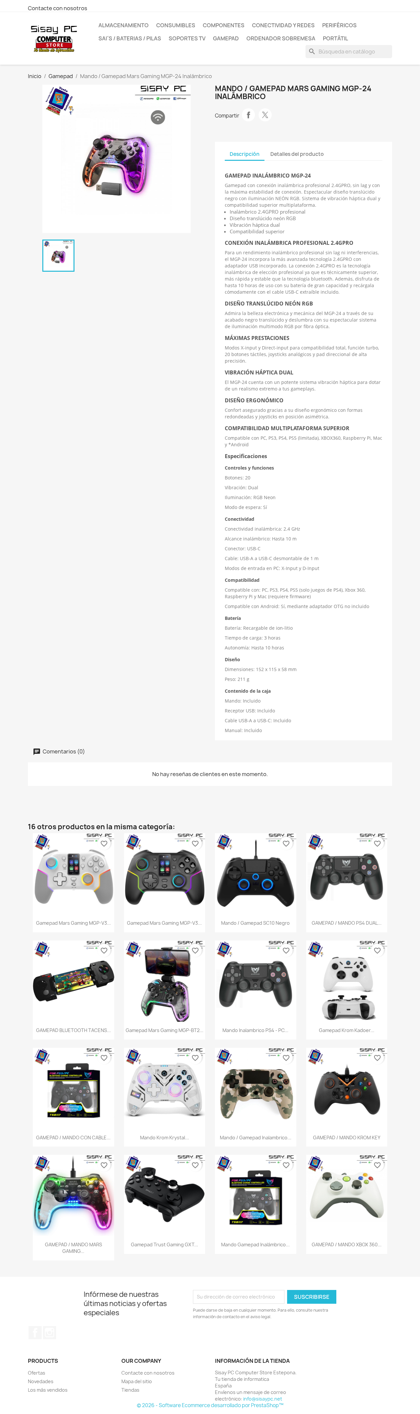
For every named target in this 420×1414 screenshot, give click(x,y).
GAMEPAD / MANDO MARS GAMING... (73, 1247)
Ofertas (36, 1373)
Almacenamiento (123, 25)
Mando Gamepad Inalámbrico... (255, 1244)
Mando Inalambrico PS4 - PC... (255, 1030)
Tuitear (265, 114)
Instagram (49, 1332)
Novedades (40, 1381)
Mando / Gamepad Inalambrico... (255, 1137)
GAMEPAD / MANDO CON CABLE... (73, 1137)
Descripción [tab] (245, 154)
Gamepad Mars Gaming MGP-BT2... (164, 1030)
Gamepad (226, 38)
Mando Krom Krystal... (164, 1137)
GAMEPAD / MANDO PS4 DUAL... (347, 923)
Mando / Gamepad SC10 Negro (255, 923)
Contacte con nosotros (57, 8)
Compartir (248, 114)
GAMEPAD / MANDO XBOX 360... (347, 1244)
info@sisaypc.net (262, 1399)
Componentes (223, 25)
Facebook (35, 1332)
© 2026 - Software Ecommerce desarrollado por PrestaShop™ (210, 1405)
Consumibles (175, 25)
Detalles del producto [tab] (297, 154)
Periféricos (339, 25)
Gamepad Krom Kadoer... (346, 1030)
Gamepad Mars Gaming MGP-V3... (73, 923)
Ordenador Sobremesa (280, 38)
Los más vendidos (48, 1390)
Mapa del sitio (136, 1381)
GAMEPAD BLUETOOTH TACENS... (73, 1030)
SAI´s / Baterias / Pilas (129, 38)
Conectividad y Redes (283, 25)
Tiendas (130, 1390)
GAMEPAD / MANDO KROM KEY (346, 1137)
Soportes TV (187, 38)
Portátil (335, 38)
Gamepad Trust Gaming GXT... (164, 1244)
